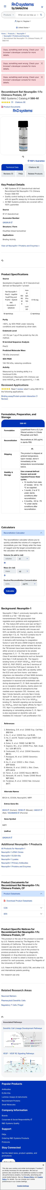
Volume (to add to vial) (13, 555)
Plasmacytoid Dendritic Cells (13, 1000)
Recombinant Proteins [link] (11, 1101)
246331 (37, 810)
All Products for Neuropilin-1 (13, 848)
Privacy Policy (29, 1177)
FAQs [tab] (21, 174)
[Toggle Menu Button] (5, 6)
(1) (12, 102)
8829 (4, 810)
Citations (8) (20, 102)
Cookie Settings (23, 1186)
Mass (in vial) (9, 568)
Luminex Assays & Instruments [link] (14, 1097)
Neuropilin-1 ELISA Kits (11, 856)
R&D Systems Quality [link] (10, 1123)
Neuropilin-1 (21, 34)
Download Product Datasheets (19, 901)
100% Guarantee (37, 161)
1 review (19, 389)
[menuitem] (3, 33)
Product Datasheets (12, 894)
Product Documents (12, 107)
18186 (20, 810)
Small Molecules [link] (8, 1104)
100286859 (12, 813)
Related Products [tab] (35, 174)
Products (11, 34)
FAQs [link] (4, 1134)
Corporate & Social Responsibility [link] (16, 1119)
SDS (5, 914)
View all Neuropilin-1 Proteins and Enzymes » (20, 246)
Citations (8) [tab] (34, 167)
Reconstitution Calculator (14, 533)
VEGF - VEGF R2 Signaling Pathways (18, 1053)
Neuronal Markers (8, 996)
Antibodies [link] (6, 1089)
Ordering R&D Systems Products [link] (15, 1138)
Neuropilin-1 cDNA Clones (12, 852)
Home (3, 34)
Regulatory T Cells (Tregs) (12, 1005)
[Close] (42, 50)
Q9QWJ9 (6, 222)
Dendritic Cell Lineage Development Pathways (22, 1028)
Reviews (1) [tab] (8, 174)
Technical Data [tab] (12, 167)
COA (5, 908)
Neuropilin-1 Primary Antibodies (14, 863)
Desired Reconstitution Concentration (20, 580)
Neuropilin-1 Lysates (9, 859)
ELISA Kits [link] (6, 1093)
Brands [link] (5, 1115)
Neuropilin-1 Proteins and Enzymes (16, 36)
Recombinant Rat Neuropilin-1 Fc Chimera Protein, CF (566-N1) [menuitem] (22, 39)
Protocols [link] (6, 1142)
